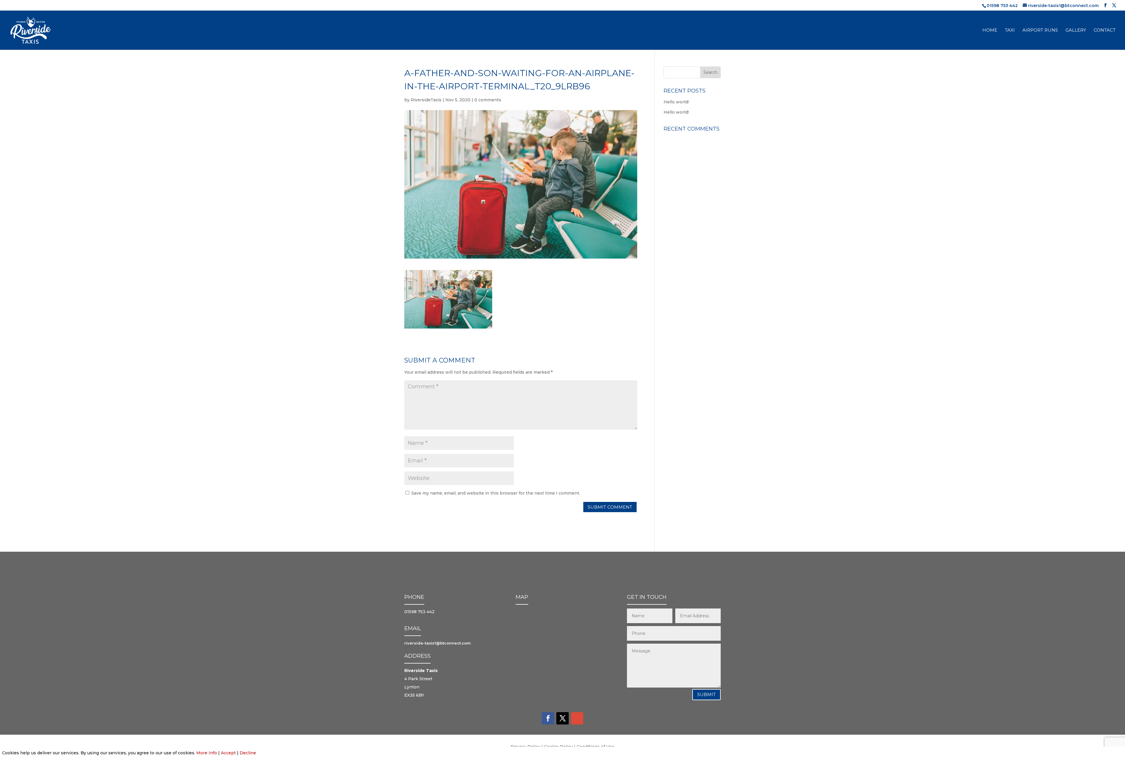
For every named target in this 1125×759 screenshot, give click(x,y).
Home (989, 30)
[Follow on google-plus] (577, 718)
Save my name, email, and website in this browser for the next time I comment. (495, 493)
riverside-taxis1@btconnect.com (437, 643)
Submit (706, 694)
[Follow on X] (562, 718)
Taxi (1010, 30)
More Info (206, 752)
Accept (228, 752)
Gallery (1076, 30)
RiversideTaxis (426, 99)
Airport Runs (1040, 30)
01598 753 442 (1002, 5)
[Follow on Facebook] (548, 718)
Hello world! (676, 102)
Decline (248, 752)
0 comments (487, 99)
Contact (1105, 30)
